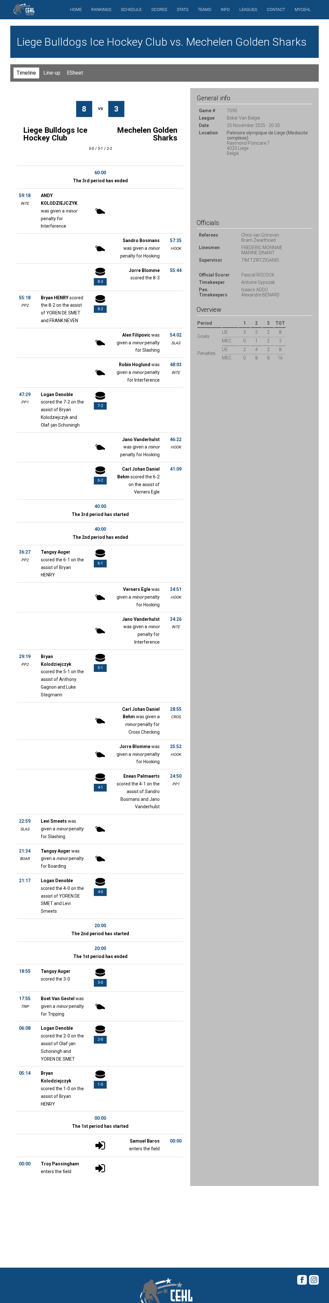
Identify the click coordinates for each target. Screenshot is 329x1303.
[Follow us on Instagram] (314, 1283)
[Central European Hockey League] (23, 11)
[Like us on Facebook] (302, 1283)
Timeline (26, 73)
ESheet (75, 73)
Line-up (51, 73)
